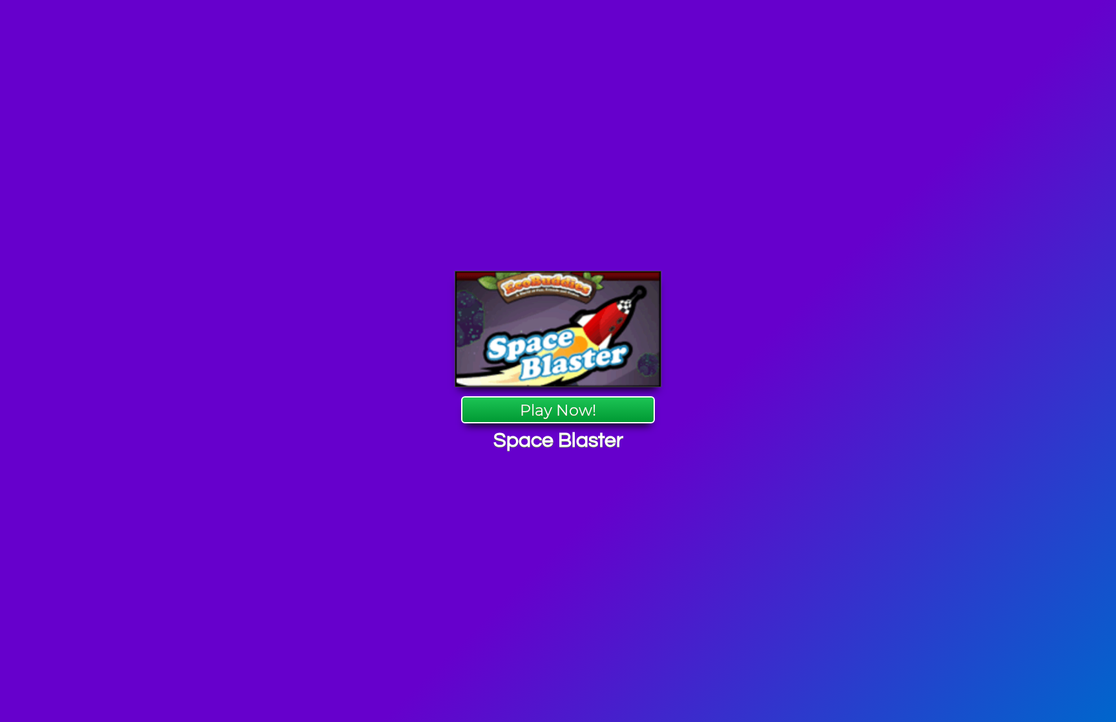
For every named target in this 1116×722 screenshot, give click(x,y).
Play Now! (558, 410)
